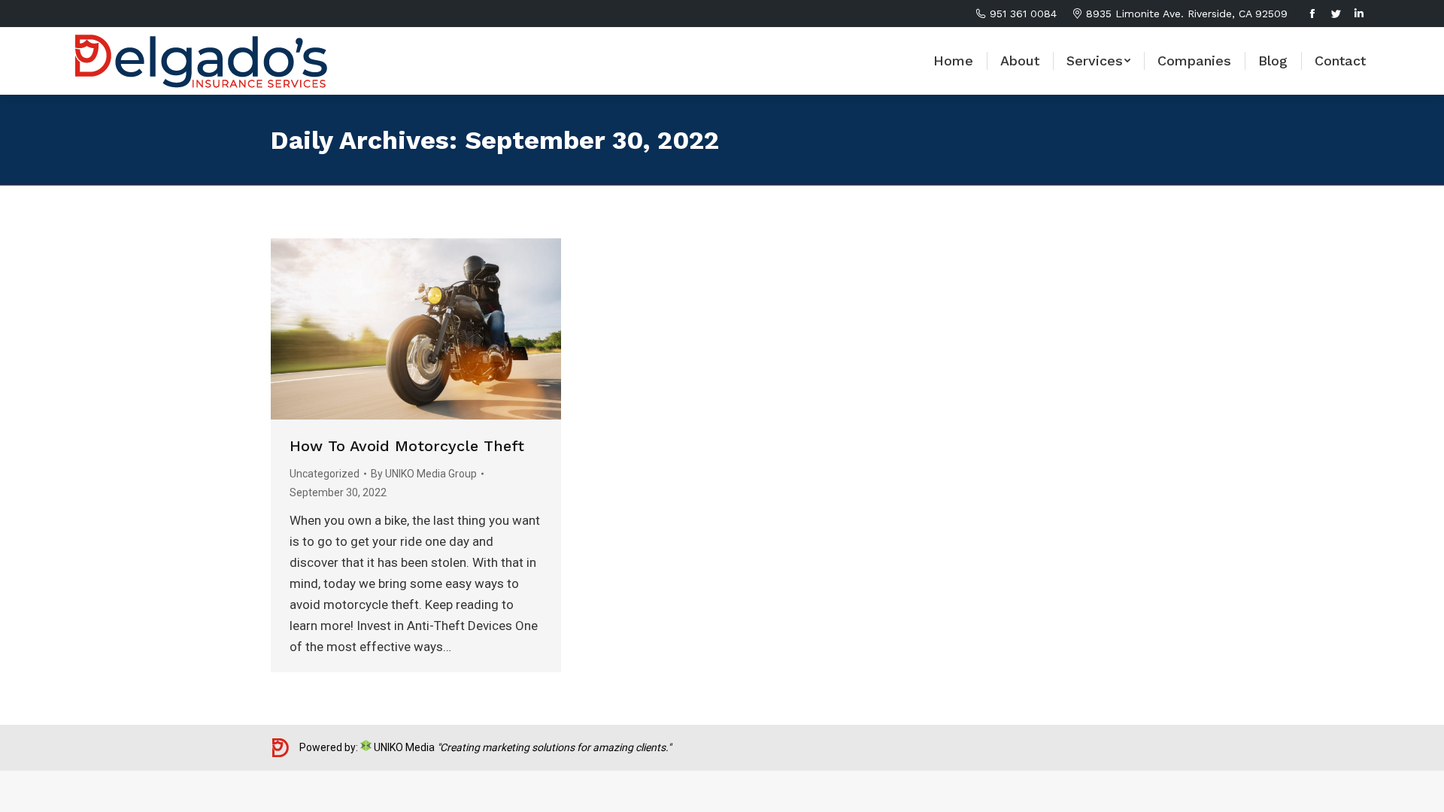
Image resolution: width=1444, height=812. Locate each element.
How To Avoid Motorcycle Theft (407, 446)
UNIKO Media (403, 747)
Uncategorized (324, 474)
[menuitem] (953, 61)
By (424, 474)
